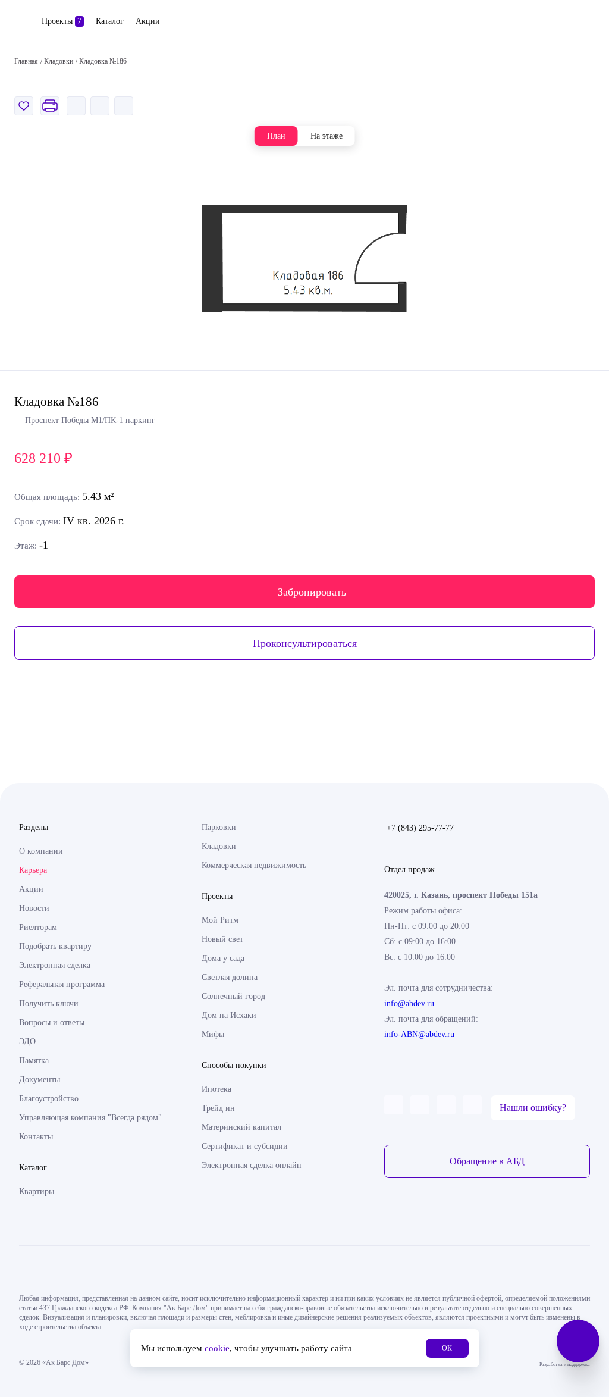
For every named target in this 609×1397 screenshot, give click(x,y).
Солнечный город (233, 996)
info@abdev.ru (409, 1003)
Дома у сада (223, 958)
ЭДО (27, 1041)
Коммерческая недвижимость (254, 865)
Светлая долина (230, 977)
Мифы (213, 1034)
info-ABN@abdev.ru (419, 1034)
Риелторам (38, 927)
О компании (41, 851)
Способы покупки (234, 1065)
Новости (34, 908)
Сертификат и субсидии (245, 1146)
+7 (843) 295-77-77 (420, 827)
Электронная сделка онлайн (252, 1165)
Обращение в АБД (487, 1161)
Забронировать (312, 592)
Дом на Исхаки (229, 1015)
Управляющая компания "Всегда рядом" (90, 1117)
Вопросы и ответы (51, 1022)
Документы (39, 1079)
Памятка (34, 1060)
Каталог (110, 21)
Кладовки (219, 846)
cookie (217, 1348)
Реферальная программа (62, 984)
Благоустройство (49, 1098)
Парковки (219, 827)
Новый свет (222, 939)
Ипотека (216, 1089)
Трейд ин (218, 1108)
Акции (148, 21)
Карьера (33, 870)
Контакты (36, 1136)
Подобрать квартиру (55, 946)
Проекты (61, 21)
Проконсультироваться (305, 643)
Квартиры (36, 1191)
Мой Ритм (220, 920)
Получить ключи (49, 1003)
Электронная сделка (54, 965)
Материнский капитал (241, 1127)
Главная (26, 61)
